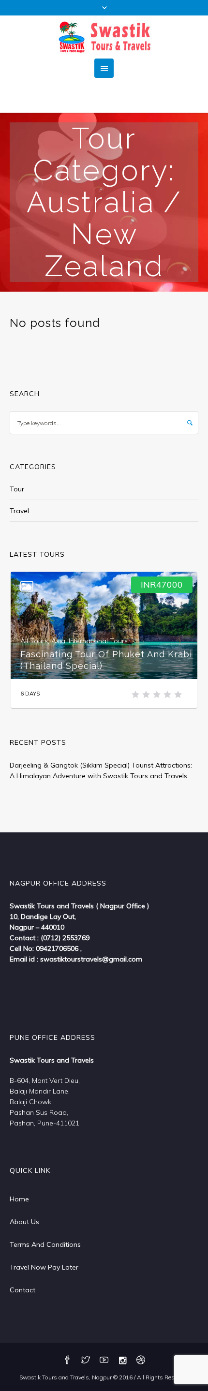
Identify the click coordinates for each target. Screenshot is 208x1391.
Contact (22, 1290)
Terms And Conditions (45, 1244)
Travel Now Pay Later (44, 1267)
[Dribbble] (141, 1360)
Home (19, 1199)
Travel (19, 510)
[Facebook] (67, 1360)
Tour (17, 489)
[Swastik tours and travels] (104, 37)
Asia (58, 640)
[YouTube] (104, 1360)
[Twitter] (85, 1360)
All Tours (34, 640)
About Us (24, 1221)
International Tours (98, 640)
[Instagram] (122, 1360)
